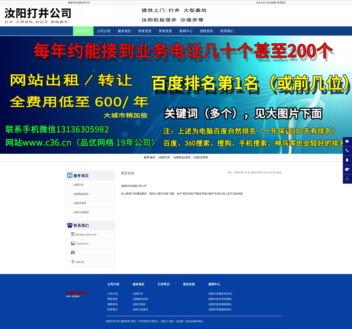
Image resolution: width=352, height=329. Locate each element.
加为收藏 (271, 2)
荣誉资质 (112, 298)
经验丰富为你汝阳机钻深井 (223, 298)
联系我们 (281, 2)
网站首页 (83, 31)
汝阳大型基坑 (81, 212)
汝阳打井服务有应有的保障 (223, 293)
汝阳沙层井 (80, 203)
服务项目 (138, 284)
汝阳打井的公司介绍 (260, 172)
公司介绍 (113, 284)
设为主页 (260, 2)
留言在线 (189, 284)
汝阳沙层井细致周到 (220, 304)
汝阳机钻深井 (81, 193)
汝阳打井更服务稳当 (220, 309)
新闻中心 (214, 284)
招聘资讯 (112, 304)
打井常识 (164, 284)
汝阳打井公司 (240, 172)
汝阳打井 (79, 184)
